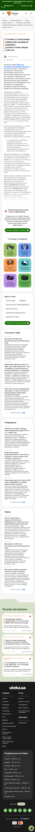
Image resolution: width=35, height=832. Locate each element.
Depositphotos (22, 723)
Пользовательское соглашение (24, 711)
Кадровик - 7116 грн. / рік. (12, 762)
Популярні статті (9, 796)
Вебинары (5, 707)
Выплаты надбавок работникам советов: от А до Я (17, 66)
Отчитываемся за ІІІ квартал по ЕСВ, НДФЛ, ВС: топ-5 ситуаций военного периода (16, 664)
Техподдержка (22, 704)
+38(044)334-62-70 (9, 6)
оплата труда (10, 300)
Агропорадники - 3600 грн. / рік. (14, 776)
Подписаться (25, 5)
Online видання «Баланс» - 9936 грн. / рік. (17, 788)
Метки (4, 746)
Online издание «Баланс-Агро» (6, 737)
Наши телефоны (23, 707)
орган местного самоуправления (17, 304)
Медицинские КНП (8, 723)
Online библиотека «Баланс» (7, 742)
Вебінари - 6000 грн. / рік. (12, 779)
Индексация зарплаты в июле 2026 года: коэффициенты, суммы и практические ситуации (17, 482)
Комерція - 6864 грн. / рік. (12, 765)
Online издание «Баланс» (6, 733)
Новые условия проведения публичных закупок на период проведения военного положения (17, 642)
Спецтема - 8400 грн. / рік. (12, 759)
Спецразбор (6, 711)
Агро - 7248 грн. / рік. (10, 769)
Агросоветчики (6, 714)
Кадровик (5, 720)
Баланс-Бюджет (8, 34)
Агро (3, 717)
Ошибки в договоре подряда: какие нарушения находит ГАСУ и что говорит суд (16, 430)
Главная (4, 698)
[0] (31, 828)
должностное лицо (12, 317)
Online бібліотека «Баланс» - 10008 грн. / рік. (16, 783)
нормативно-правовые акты (16, 313)
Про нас (20, 698)
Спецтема (5, 701)
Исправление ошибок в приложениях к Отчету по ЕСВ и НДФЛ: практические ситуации (17, 621)
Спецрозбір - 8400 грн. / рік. (12, 772)
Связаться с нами (23, 701)
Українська (13, 804)
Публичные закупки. (18, 637)
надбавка (22, 300)
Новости (4, 729)
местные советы (11, 309)
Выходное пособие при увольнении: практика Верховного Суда (17, 341)
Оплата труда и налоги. (19, 34)
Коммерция (5, 704)
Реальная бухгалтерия (9, 726)
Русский (21, 804)
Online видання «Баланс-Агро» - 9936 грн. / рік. (17, 792)
